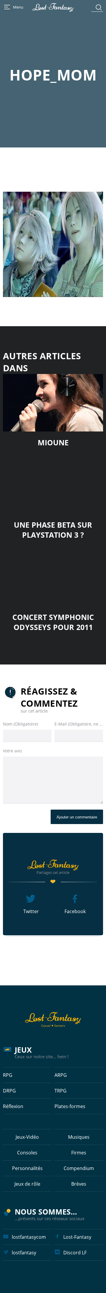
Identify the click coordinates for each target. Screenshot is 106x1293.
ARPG (60, 1075)
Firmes (78, 1152)
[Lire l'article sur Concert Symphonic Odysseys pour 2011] (53, 577)
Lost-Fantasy (77, 1237)
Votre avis (12, 751)
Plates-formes (69, 1106)
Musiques (79, 1137)
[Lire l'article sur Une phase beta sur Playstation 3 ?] (53, 485)
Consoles (27, 1152)
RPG (7, 1075)
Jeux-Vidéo (27, 1137)
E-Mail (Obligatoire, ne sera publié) (78, 724)
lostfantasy (24, 1252)
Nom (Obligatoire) (20, 724)
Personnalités (27, 1168)
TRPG (60, 1090)
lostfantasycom (29, 1237)
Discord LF (75, 1252)
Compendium (79, 1168)
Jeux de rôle (27, 1184)
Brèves (78, 1184)
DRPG (9, 1090)
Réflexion (13, 1106)
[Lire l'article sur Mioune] (53, 402)
